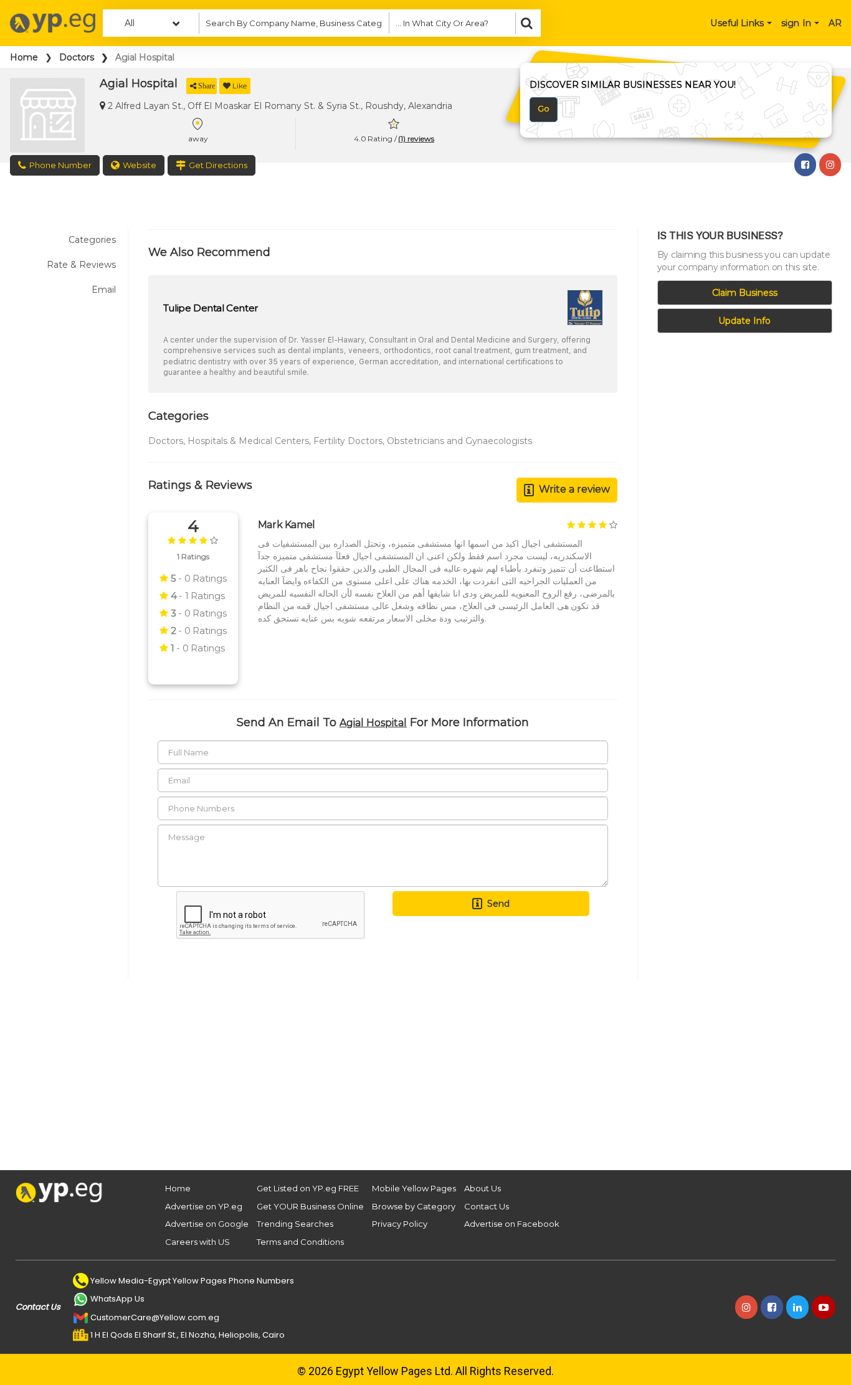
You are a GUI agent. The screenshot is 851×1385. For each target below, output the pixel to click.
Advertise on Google (207, 1224)
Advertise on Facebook (511, 1224)
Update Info (744, 320)
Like (239, 85)
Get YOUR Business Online (310, 1206)
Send (498, 903)
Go (543, 108)
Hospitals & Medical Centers (248, 441)
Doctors (76, 57)
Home (24, 57)
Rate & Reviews (81, 264)
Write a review (574, 489)
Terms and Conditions (300, 1242)
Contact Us (486, 1206)
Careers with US (197, 1242)
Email (104, 289)
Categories (92, 239)
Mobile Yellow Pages (414, 1188)
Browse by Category (413, 1206)
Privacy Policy (399, 1224)
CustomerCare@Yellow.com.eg (154, 1317)
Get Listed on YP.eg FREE (308, 1188)
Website (139, 165)
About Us (482, 1188)
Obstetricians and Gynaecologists (459, 441)
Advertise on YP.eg (203, 1206)
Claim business (744, 292)
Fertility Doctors (348, 441)
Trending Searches (295, 1224)
